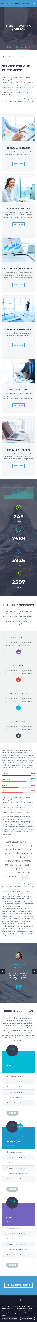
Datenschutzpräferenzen (9, 1318)
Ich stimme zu (27, 1318)
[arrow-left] (2, 973)
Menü (2, 3)
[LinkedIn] (17, 1300)
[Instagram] (20, 1300)
